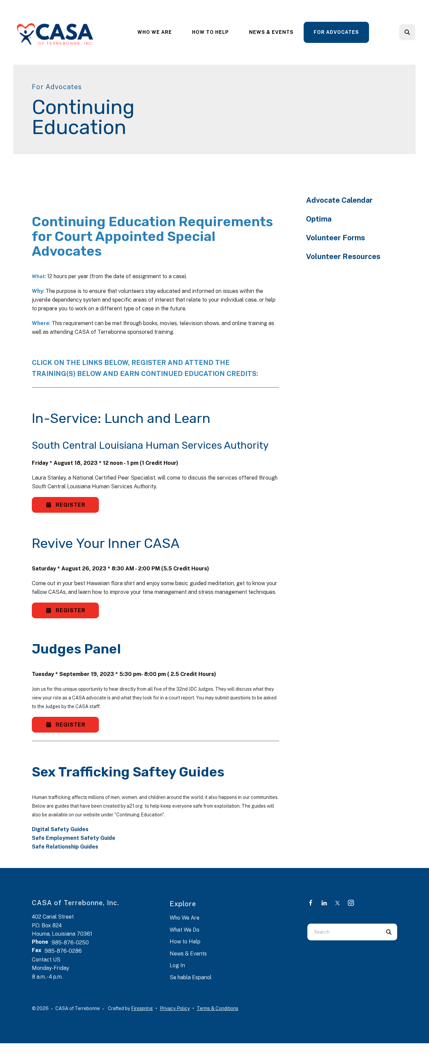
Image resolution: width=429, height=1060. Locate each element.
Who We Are (154, 32)
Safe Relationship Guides (65, 847)
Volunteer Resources (343, 256)
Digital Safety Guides (60, 829)
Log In (177, 965)
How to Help (185, 941)
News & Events (271, 32)
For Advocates (336, 32)
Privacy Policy (175, 1008)
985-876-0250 (70, 942)
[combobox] (416, 32)
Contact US (46, 959)
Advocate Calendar (339, 200)
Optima (318, 218)
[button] (407, 32)
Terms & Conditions (217, 1008)
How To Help (210, 32)
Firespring (142, 1008)
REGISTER (69, 610)
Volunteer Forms (335, 237)
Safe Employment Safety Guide (73, 838)
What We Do (184, 930)
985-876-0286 (63, 951)
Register (69, 505)
